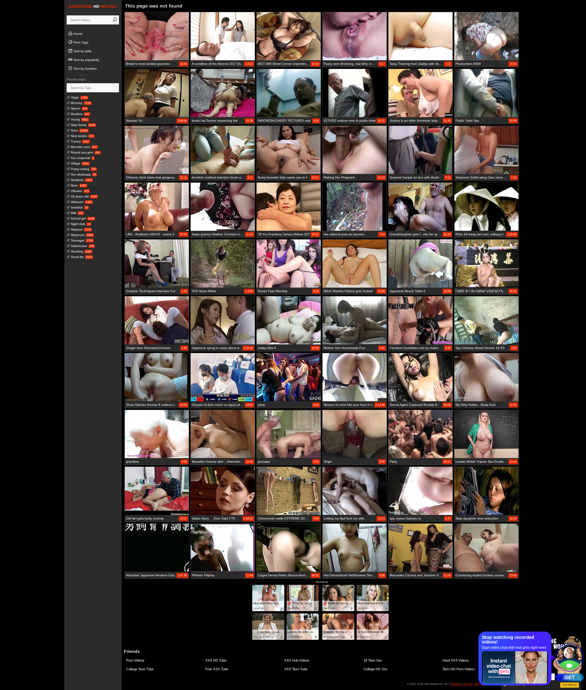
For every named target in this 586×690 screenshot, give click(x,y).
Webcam (81, 202)
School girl (82, 218)
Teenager (81, 240)
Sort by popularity (86, 60)
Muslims (80, 114)
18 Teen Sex (373, 660)
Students (81, 180)
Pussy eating (83, 169)
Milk (76, 213)
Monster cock (83, 147)
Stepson (80, 229)
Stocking (81, 251)
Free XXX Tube (216, 669)
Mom (78, 185)
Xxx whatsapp (83, 174)
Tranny (79, 141)
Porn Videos (135, 660)
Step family (82, 125)
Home (77, 34)
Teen (79, 130)
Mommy (80, 103)
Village (79, 163)
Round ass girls (85, 152)
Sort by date (82, 51)
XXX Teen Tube (295, 669)
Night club (80, 224)
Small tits (81, 257)
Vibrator (79, 191)
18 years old (83, 196)
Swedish (79, 207)
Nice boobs (82, 136)
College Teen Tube (140, 669)
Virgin (78, 97)
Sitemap (456, 684)
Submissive (82, 246)
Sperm (78, 108)
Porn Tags (80, 42)
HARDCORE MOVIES (92, 6)
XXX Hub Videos (296, 660)
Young (79, 119)
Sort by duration (85, 68)
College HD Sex (376, 669)
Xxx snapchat (82, 158)
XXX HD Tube (215, 660)
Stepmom (81, 235)
